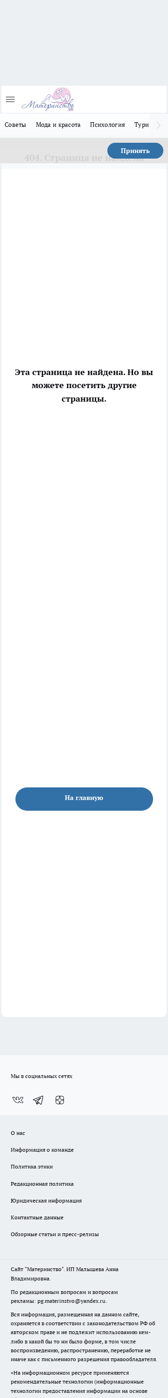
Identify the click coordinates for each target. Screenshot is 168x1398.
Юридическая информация (46, 1200)
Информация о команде (42, 1149)
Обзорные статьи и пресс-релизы (55, 1234)
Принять (135, 150)
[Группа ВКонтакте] (18, 1100)
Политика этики (32, 1166)
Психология (107, 124)
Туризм (145, 124)
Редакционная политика (42, 1183)
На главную (84, 797)
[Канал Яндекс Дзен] (60, 1100)
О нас (18, 1132)
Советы (16, 124)
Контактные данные (37, 1217)
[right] (158, 125)
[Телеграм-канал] (39, 1100)
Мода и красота (58, 124)
